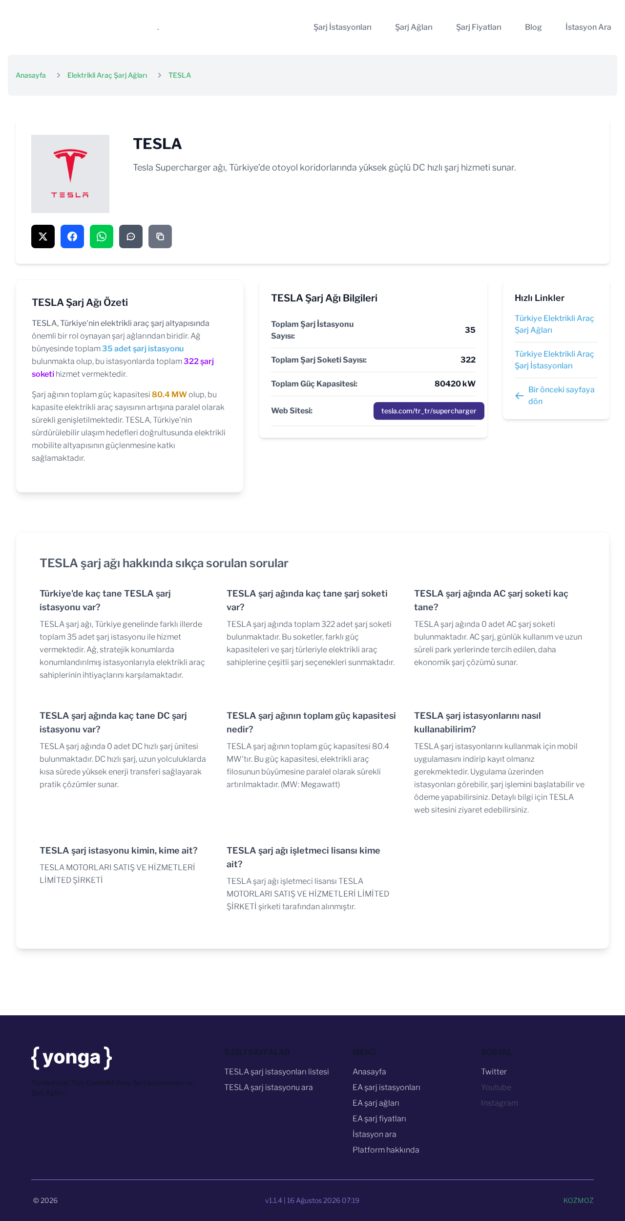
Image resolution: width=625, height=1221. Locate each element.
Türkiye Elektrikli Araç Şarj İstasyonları (554, 359)
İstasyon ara (374, 1134)
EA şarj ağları (376, 1103)
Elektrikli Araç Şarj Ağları (107, 75)
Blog (533, 27)
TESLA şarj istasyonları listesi (276, 1071)
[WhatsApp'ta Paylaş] (101, 236)
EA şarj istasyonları (386, 1087)
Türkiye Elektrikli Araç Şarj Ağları (554, 324)
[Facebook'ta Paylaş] (72, 236)
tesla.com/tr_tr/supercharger (429, 411)
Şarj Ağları (414, 27)
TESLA (179, 75)
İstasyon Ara (588, 27)
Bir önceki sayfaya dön (561, 395)
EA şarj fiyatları (379, 1118)
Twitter (494, 1071)
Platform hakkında (386, 1150)
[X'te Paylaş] (43, 236)
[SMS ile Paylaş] (131, 236)
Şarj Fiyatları (478, 27)
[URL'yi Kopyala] (160, 236)
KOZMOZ (578, 1200)
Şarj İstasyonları (342, 27)
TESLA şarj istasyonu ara (268, 1087)
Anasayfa (31, 75)
